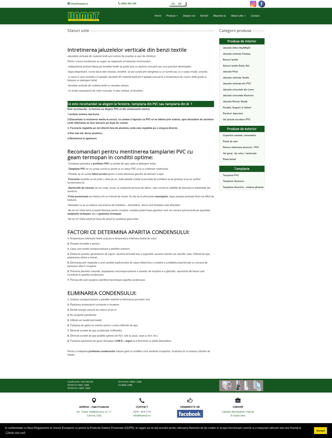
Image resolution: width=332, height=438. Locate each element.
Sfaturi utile (237, 15)
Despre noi (189, 15)
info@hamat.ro (79, 3)
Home (158, 15)
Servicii (204, 15)
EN (179, 3)
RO (173, 3)
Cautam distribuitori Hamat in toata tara (238, 413)
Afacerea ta (219, 15)
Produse (171, 15)
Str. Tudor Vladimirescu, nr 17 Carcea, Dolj (94, 413)
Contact (255, 15)
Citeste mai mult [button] (15, 432)
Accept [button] (320, 430)
